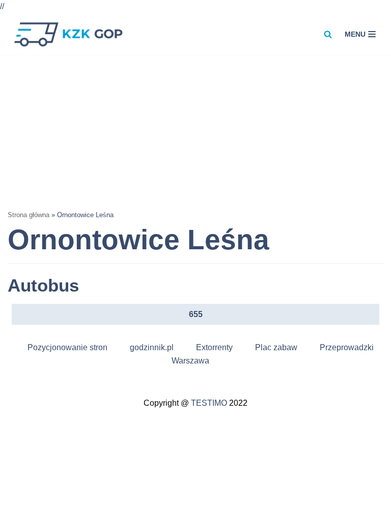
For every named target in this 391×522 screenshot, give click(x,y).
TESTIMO (209, 403)
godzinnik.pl (152, 347)
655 (196, 314)
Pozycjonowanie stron (67, 347)
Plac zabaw (276, 347)
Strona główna (28, 215)
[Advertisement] (195, 131)
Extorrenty (214, 347)
